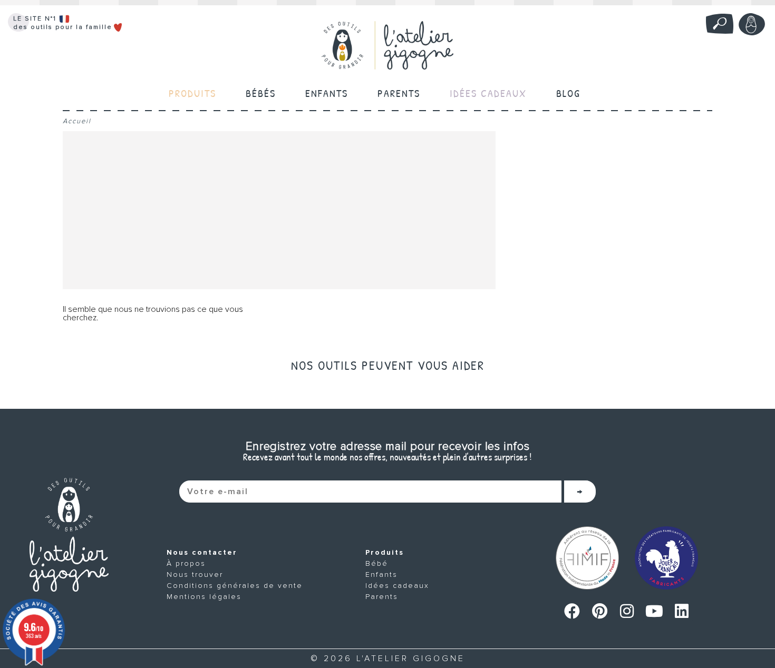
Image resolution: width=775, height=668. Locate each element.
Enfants (326, 93)
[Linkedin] (682, 611)
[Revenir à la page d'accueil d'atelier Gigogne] (387, 45)
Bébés (261, 93)
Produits (384, 552)
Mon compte (752, 24)
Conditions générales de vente (235, 585)
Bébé (376, 563)
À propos (186, 563)
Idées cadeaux (397, 585)
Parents (398, 93)
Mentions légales (204, 596)
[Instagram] (627, 611)
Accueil (77, 121)
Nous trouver (195, 574)
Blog (568, 93)
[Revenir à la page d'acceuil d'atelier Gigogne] (69, 535)
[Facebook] (572, 611)
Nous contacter (202, 552)
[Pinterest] (599, 611)
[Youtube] (654, 611)
